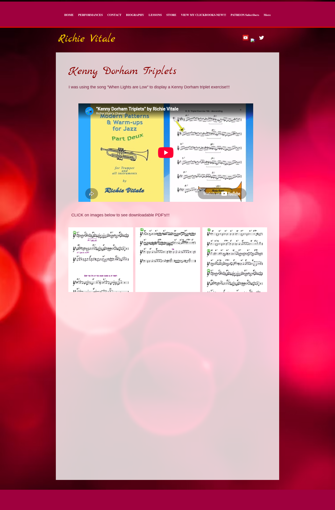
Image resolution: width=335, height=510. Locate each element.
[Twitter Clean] (261, 38)
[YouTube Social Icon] (245, 38)
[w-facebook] (253, 41)
